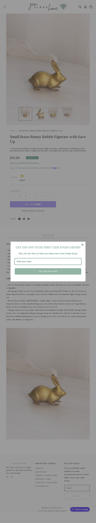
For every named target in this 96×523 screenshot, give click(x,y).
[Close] (83, 245)
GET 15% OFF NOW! (48, 271)
